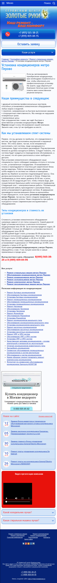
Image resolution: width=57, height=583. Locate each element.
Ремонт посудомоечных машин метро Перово (28, 284)
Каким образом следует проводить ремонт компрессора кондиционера (25, 358)
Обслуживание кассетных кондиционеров (25, 329)
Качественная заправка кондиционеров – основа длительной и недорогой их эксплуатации (28, 342)
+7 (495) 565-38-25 (28, 32)
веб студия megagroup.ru (36, 579)
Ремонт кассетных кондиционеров (22, 327)
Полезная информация (15, 537)
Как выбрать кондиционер (18, 348)
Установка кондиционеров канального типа (25, 325)
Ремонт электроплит (18, 535)
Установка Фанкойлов (16, 318)
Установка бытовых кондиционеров (22, 297)
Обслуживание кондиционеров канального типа (28, 323)
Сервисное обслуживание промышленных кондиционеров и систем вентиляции (25, 351)
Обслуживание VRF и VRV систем (21, 336)
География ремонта (19, 59)
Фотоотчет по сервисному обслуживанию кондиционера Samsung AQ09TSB (25, 363)
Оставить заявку (28, 44)
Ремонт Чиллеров (14, 306)
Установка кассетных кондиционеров (23, 332)
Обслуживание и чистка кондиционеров (24, 355)
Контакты (46, 537)
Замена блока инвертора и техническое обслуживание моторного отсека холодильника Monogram (32, 423)
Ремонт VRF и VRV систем (18, 334)
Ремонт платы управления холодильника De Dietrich (30, 452)
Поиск (54, 3)
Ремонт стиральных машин (17, 534)
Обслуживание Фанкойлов (18, 316)
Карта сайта (28, 539)
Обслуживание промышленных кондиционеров (27, 302)
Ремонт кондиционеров (38, 535)
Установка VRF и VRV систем (19, 339)
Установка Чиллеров (16, 311)
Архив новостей (45, 416)
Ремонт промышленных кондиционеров (24, 299)
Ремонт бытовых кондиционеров (21, 292)
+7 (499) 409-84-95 (28, 36)
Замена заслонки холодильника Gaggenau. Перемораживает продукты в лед (30, 432)
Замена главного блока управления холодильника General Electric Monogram (28, 442)
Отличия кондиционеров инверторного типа (26, 346)
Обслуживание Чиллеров (18, 309)
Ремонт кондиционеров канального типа (24, 320)
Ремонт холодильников (41, 534)
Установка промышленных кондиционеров (25, 304)
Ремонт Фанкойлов (15, 313)
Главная (5, 59)
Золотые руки (35, 562)
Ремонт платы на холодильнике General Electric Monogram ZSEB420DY (31, 462)
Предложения (33, 537)
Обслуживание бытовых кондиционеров (24, 295)
